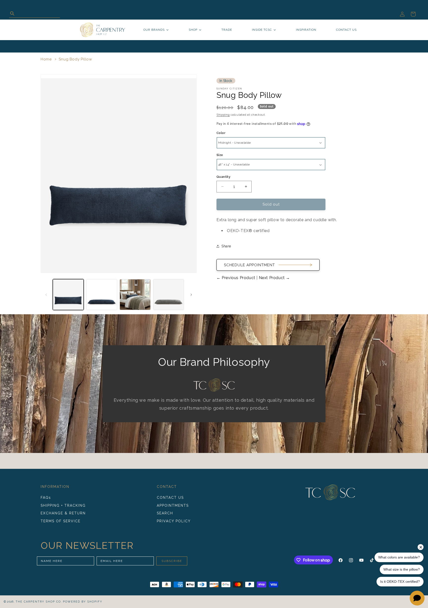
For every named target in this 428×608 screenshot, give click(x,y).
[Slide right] (191, 294)
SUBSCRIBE (171, 561)
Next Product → (274, 277)
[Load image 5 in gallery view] (168, 294)
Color (220, 133)
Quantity (223, 177)
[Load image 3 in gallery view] (135, 294)
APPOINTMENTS (173, 505)
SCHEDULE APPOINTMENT (249, 265)
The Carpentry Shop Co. (39, 601)
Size (219, 155)
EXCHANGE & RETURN (63, 513)
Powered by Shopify (82, 601)
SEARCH (165, 513)
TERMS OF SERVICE (60, 521)
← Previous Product (236, 277)
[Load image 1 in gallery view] (68, 294)
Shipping (223, 114)
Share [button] (226, 246)
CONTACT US (170, 498)
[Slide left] (46, 294)
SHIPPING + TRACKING (63, 505)
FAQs (46, 498)
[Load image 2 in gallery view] (101, 294)
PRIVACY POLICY (174, 521)
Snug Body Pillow (75, 59)
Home (46, 59)
